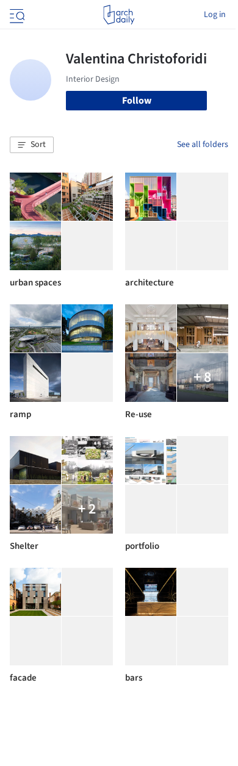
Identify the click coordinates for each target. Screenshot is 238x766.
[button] (32, 145)
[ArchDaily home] (118, 14)
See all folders (202, 144)
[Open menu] (15, 14)
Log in (215, 14)
